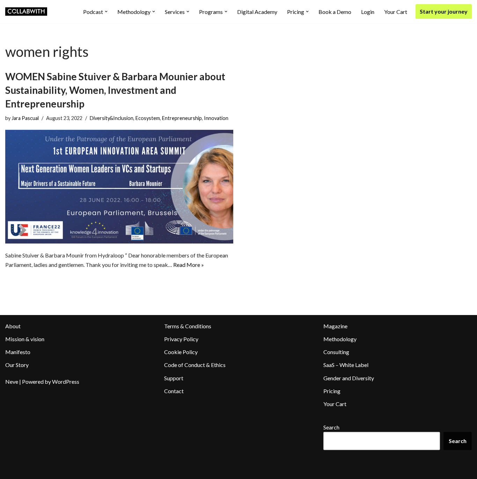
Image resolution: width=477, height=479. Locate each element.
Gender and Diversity (348, 378)
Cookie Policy (181, 352)
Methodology (340, 339)
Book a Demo (334, 11)
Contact (174, 391)
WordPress (65, 381)
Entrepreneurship (182, 118)
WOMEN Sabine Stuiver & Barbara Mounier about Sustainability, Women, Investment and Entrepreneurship (115, 90)
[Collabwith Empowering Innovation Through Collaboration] (26, 11)
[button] (106, 11)
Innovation (216, 118)
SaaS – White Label (345, 364)
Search (331, 427)
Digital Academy (257, 11)
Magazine (335, 326)
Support (173, 378)
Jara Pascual (25, 118)
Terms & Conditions (187, 326)
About (13, 326)
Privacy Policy (181, 339)
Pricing (331, 391)
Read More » (188, 264)
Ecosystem (147, 118)
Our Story (17, 364)
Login (367, 11)
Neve (11, 381)
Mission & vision (24, 339)
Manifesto (17, 352)
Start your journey (444, 11)
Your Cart (395, 11)
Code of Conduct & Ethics (195, 364)
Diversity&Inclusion (111, 118)
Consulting (336, 352)
